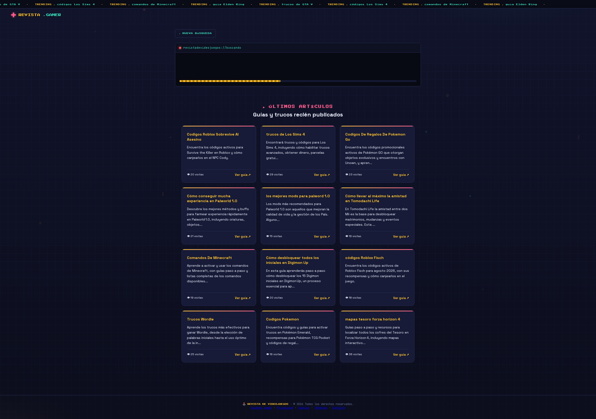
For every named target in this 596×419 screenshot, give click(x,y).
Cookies (303, 408)
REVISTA (40, 15)
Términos (320, 408)
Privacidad (285, 408)
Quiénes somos (261, 408)
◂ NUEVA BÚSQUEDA (195, 33)
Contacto (338, 408)
